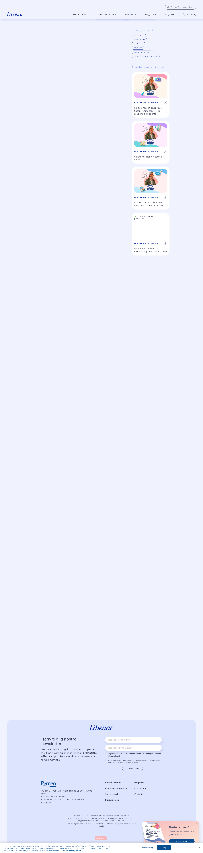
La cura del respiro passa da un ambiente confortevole (64, 180)
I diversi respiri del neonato (50, 172)
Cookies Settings (101, 838)
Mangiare (138, 44)
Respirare (47, 39)
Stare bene (139, 39)
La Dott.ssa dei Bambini (146, 56)
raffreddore (113, 262)
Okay (164, 847)
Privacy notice (79, 815)
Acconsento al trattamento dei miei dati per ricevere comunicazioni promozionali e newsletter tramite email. (134, 761)
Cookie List (107, 815)
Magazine (169, 14)
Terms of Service (129, 824)
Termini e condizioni (121, 815)
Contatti (138, 794)
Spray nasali (111, 794)
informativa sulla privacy (140, 754)
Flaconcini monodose (116, 788)
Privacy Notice (75, 850)
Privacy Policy (113, 824)
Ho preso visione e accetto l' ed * (134, 755)
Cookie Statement (94, 815)
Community (191, 14)
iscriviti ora (132, 768)
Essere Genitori (142, 52)
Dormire (138, 48)
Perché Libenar (79, 14)
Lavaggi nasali (150, 14)
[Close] (199, 847)
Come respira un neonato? (50, 165)
